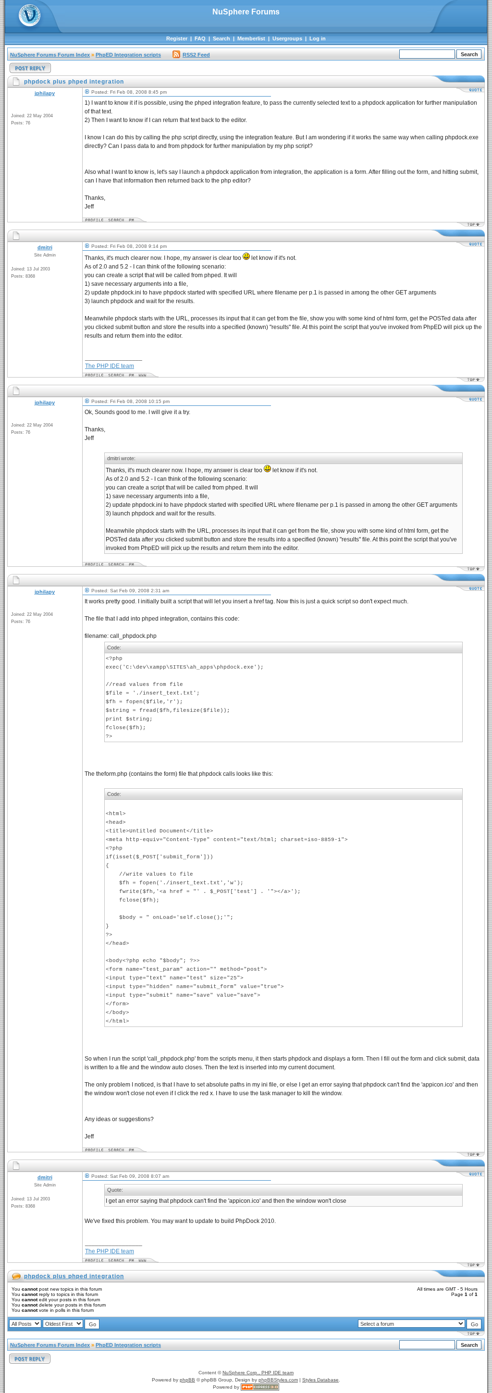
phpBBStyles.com (278, 1379)
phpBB (187, 1379)
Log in (317, 38)
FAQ (200, 38)
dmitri (44, 247)
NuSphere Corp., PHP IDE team (258, 1372)
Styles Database (320, 1379)
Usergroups (287, 38)
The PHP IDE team (109, 366)
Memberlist (251, 38)
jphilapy (45, 93)
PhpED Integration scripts (128, 55)
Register (176, 38)
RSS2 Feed (196, 55)
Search (221, 38)
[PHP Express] (260, 1387)
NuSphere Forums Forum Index (50, 55)
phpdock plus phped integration (74, 1276)
